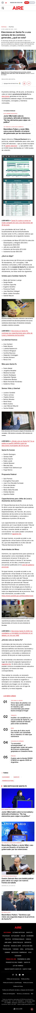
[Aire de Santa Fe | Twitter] (16, 975)
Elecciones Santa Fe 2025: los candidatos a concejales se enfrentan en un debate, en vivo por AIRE (17, 633)
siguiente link (16, 534)
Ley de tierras (18, 965)
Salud (23, 936)
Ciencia (28, 939)
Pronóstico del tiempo (14, 962)
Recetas (7, 946)
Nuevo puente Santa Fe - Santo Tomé (18, 969)
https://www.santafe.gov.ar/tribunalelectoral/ (17, 596)
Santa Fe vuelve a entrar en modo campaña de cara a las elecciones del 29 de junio (17, 223)
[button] (5, 8)
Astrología (29, 949)
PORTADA (4, 27)
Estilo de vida (27, 946)
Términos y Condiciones (23, 993)
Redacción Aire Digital (8, 79)
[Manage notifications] (31, 1009)
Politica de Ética (25, 979)
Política (11, 27)
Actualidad (15, 936)
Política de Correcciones (13, 979)
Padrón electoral (8, 780)
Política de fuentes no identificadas (12, 982)
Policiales (6, 936)
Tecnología (7, 949)
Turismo (15, 949)
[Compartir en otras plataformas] (29, 83)
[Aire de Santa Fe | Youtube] (23, 975)
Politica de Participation (9, 993)
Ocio (29, 952)
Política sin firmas (18, 986)
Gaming (7, 952)
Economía (30, 936)
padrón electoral (11, 146)
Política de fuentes (28, 982)
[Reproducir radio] (2, 2)
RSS (32, 993)
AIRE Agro (8, 942)
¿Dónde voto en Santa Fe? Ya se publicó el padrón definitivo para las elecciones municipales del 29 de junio (18, 443)
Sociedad (18, 956)
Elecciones (5, 777)
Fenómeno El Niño (23, 959)
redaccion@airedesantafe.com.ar (26, 1004)
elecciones (6, 96)
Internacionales (18, 939)
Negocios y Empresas (19, 952)
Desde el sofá (16, 946)
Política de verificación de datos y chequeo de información (18, 990)
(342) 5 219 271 (22, 1002)
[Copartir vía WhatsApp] (24, 83)
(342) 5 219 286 (11, 1004)
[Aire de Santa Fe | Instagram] (20, 975)
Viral (22, 949)
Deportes (27, 942)
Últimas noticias (18, 932)
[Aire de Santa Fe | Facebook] (13, 975)
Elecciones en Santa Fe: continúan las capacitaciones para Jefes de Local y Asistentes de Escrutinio (17, 333)
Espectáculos (18, 942)
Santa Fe (16, 777)
